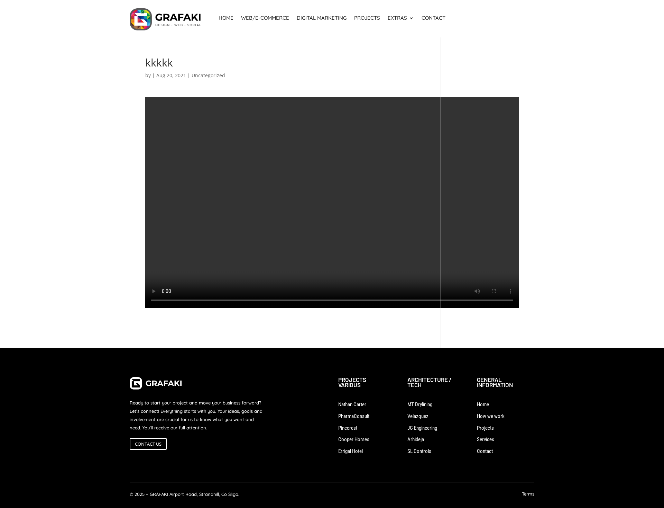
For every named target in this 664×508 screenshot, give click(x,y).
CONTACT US (148, 444)
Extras (397, 18)
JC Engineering (422, 428)
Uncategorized (208, 75)
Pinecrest (347, 428)
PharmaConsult (353, 416)
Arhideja (415, 439)
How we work (491, 416)
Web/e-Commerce (265, 18)
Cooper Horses (353, 439)
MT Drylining (419, 404)
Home (226, 18)
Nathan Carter (352, 404)
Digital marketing (322, 18)
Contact (433, 18)
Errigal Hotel (350, 451)
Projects (367, 18)
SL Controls (419, 451)
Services (485, 439)
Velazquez (417, 416)
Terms (528, 494)
